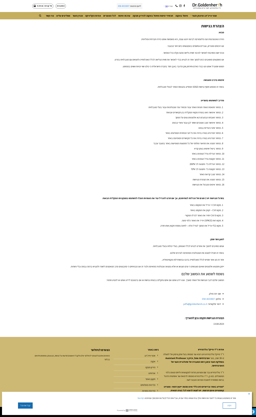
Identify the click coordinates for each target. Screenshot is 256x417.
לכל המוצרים (109, 15)
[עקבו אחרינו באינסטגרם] (180, 6)
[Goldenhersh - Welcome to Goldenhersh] (207, 6)
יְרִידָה (229, 405)
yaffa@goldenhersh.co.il (195, 303)
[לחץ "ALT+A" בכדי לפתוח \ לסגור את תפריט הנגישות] (252, 411)
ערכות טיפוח (124, 15)
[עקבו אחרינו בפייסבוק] (184, 6)
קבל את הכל (25, 405)
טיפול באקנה (181, 15)
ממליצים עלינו (63, 15)
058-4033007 (123, 6)
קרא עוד (140, 398)
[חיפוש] (40, 15)
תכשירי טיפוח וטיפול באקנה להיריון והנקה (153, 15)
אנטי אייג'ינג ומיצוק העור (204, 15)
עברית (170, 6)
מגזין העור (78, 15)
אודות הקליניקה (93, 15)
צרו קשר (50, 15)
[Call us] (176, 6)
